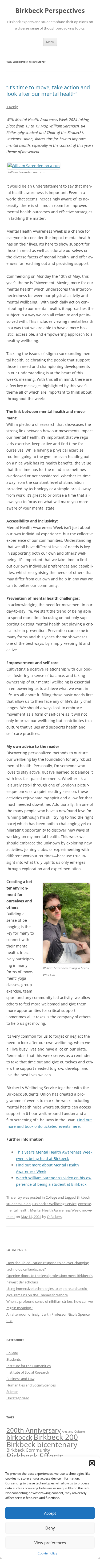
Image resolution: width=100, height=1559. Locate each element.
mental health (17, 1210)
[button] (92, 1463)
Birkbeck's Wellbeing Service (54, 1203)
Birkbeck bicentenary (41, 1444)
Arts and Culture (73, 1431)
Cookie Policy (47, 1553)
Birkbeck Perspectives (50, 10)
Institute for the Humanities (28, 1365)
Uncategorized (17, 1398)
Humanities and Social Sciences (31, 1385)
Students (13, 1359)
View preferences (50, 1542)
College (51, 1197)
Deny (50, 1528)
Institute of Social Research (27, 1372)
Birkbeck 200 (55, 1437)
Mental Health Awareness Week (55, 1210)
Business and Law (20, 1378)
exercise (84, 1203)
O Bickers (54, 1216)
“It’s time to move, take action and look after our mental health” (48, 90)
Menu (50, 42)
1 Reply (12, 106)
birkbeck (19, 1437)
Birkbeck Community (28, 1450)
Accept (50, 1513)
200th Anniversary (33, 1430)
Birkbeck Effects (34, 1456)
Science (12, 1391)
